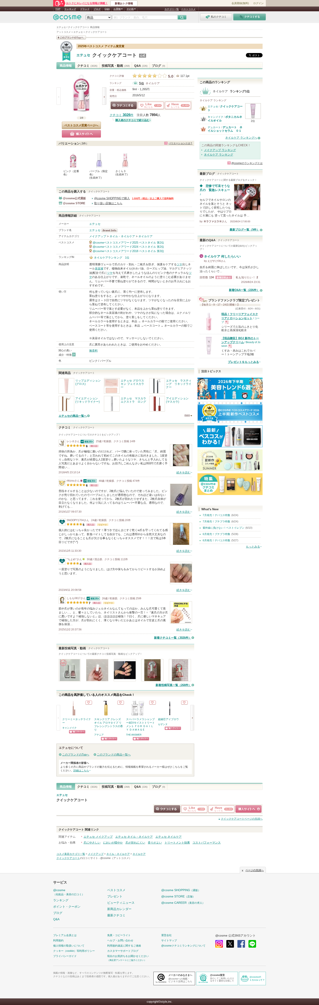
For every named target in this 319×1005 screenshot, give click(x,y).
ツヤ (179, 264)
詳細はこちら (81, 770)
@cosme (68, 892)
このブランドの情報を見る (71, 37)
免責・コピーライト (119, 935)
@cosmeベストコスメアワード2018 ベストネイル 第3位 (128, 251)
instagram (219, 944)
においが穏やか (113, 842)
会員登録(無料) (240, 3)
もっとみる (253, 546)
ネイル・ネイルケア (122, 236)
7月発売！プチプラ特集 (216, 521)
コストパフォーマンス (206, 842)
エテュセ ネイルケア (168, 836)
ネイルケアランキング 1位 (111, 257)
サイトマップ (169, 940)
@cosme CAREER (183, 902)
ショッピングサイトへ (77, 731)
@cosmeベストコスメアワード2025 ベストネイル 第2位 (128, 242)
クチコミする (124, 105)
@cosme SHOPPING (181, 890)
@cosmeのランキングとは (247, 163)
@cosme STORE (178, 896)
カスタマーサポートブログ (122, 950)
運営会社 (166, 935)
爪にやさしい (92, 842)
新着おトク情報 (124, 3)
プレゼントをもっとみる (243, 362)
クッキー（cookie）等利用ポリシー (74, 950)
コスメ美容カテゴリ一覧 (70, 853)
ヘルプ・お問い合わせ (120, 940)
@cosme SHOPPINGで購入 (112, 198)
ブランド (85, 9)
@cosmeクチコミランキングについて (183, 945)
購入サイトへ (81, 134)
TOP (57, 9)
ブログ (97, 9)
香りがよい (155, 842)
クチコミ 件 (121, 115)
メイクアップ (97, 236)
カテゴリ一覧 (171, 9)
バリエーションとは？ (180, 143)
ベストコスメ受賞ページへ (81, 125)
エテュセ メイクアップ (98, 836)
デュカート (214, 127)
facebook (241, 944)
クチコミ (87, 65)
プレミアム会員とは (65, 935)
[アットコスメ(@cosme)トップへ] (67, 18)
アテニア (99, 734)
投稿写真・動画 (116, 65)
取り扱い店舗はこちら (108, 203)
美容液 (99, 268)
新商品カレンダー (119, 909)
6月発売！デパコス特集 (216, 540)
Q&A (107, 9)
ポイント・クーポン (67, 906)
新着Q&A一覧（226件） (244, 290)
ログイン (258, 3)
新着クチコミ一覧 (172, 637)
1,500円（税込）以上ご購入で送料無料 (153, 198)
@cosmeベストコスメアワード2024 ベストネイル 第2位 (128, 246)
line (252, 944)
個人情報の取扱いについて (68, 945)
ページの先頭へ (242, 818)
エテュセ (83, 55)
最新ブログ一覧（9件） (244, 229)
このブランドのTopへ (75, 754)
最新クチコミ (116, 915)
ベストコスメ (188, 9)
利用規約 (58, 940)
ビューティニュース (121, 902)
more (187, 415)
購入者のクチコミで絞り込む (132, 120)
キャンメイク (69, 727)
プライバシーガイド (65, 956)
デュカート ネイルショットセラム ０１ (225, 129)
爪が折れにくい (135, 842)
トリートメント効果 (177, 842)
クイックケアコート (114, 55)
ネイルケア (153, 83)
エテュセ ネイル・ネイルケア (134, 836)
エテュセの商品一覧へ (73, 415)
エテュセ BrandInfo (111, 230)
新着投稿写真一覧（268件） (173, 685)
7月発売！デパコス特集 (216, 515)
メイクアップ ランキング (220, 150)
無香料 (93, 350)
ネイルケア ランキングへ (241, 137)
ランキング (70, 9)
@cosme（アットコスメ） (116, 858)
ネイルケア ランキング (218, 154)
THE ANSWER (133, 734)
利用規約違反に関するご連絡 (124, 945)
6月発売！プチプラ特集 (216, 534)
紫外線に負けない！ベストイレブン (223, 527)
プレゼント (114, 896)
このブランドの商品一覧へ (114, 754)
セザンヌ (163, 724)
